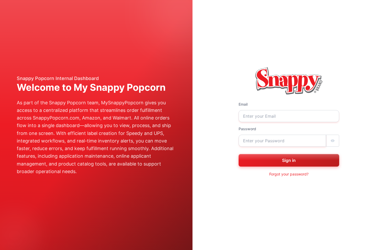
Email (243, 104)
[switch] (332, 141)
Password (247, 129)
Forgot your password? (289, 174)
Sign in (289, 160)
